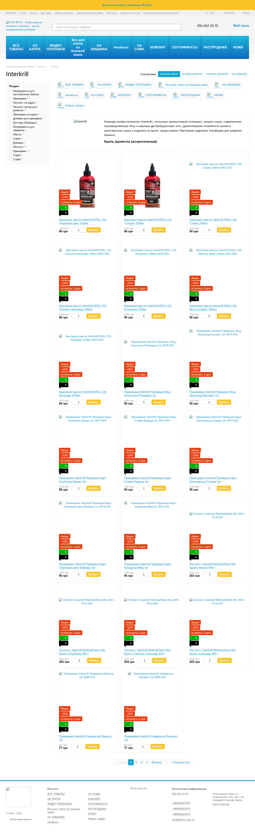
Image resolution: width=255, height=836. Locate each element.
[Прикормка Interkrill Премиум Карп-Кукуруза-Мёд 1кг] (152, 529)
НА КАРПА (35, 47)
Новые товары (96, 818)
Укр (207, 13)
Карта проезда (221, 804)
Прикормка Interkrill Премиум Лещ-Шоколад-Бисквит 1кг (212, 393)
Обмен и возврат (64, 13)
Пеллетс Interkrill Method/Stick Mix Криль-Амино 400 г (212, 565)
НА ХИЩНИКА (99, 47)
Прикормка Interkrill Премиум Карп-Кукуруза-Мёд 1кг (148, 565)
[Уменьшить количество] (73, 230)
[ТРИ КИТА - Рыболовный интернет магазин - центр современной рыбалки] (18, 796)
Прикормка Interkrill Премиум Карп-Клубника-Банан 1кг (83, 479)
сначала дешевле (217, 73)
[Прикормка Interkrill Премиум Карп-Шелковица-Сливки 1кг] (217, 443)
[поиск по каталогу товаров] (178, 27)
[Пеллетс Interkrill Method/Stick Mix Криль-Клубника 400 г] (87, 615)
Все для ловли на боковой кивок (78, 47)
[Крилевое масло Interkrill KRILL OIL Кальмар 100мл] (87, 357)
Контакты (111, 13)
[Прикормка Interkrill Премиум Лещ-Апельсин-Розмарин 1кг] (152, 357)
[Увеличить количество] (83, 230)
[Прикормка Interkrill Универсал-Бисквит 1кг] (152, 702)
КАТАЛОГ (11, 13)
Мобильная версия (21, 819)
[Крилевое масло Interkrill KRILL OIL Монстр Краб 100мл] (217, 271)
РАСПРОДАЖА (215, 47)
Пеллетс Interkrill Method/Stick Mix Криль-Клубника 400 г (82, 651)
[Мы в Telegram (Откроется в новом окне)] (194, 13)
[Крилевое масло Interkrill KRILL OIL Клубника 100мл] (152, 271)
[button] (252, 5)
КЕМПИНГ (158, 47)
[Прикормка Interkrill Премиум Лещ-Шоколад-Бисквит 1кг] (217, 357)
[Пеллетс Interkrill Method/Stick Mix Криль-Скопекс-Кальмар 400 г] (152, 615)
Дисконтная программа (90, 13)
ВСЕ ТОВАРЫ (16, 47)
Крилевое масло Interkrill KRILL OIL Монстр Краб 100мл (213, 307)
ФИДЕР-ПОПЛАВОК (56, 47)
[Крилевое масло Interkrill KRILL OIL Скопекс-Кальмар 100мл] (87, 271)
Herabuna (121, 47)
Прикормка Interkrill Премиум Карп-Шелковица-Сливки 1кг (213, 479)
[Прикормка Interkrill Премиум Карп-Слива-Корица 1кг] (152, 443)
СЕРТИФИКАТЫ (185, 47)
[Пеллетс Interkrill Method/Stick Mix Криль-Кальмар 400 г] (217, 615)
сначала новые (169, 73)
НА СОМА (139, 47)
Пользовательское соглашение (161, 13)
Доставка (46, 13)
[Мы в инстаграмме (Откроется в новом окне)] (190, 13)
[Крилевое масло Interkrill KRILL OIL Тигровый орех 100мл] (87, 185)
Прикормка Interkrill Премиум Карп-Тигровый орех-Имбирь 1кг (83, 565)
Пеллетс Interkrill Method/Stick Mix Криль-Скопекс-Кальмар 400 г (147, 651)
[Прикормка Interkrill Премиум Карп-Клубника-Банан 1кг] (87, 443)
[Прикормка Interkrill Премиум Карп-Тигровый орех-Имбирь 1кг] (87, 529)
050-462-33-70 (207, 26)
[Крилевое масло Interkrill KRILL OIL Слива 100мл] (217, 185)
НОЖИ (238, 47)
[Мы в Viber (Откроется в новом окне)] (199, 13)
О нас (23, 13)
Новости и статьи (130, 13)
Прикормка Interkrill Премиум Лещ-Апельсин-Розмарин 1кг (147, 393)
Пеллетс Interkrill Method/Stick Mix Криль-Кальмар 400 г (212, 651)
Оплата (33, 13)
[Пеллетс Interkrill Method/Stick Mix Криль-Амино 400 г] (217, 529)
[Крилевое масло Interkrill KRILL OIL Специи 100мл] (152, 185)
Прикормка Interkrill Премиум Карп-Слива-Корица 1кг (148, 479)
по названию (239, 73)
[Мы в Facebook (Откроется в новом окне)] (185, 13)
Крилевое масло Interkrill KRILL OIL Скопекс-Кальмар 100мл (83, 307)
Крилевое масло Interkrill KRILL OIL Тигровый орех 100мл (83, 221)
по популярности (192, 73)
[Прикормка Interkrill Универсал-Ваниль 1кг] (87, 702)
